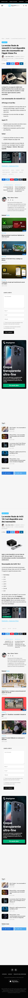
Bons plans (4, 1)
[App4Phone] (14, 5)
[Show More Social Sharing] (25, 63)
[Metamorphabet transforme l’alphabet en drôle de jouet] (14, 224)
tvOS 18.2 (15, 628)
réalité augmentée (6, 172)
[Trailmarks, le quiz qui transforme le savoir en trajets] (14, 271)
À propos (4, 974)
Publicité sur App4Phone (20, 974)
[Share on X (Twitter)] (13, 63)
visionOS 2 (4, 174)
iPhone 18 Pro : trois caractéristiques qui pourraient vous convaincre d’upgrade (17, 460)
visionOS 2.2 (11, 174)
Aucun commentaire (20, 58)
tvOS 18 (9, 628)
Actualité (4, 42)
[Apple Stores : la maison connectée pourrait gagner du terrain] (14, 680)
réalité (22, 170)
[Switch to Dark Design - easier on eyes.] (24, 5)
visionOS (21, 172)
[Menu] (2, 5)
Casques (18, 170)
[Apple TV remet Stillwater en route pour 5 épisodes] (14, 727)
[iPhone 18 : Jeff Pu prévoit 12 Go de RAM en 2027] (5, 453)
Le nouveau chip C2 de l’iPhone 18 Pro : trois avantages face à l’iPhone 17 (18, 445)
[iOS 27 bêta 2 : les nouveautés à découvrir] (5, 429)
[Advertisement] (14, 23)
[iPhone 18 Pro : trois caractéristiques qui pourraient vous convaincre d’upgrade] (5, 460)
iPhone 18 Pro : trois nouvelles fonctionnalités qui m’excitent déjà (17, 436)
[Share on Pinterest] (17, 63)
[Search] (26, 5)
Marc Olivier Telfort (10, 56)
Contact (10, 974)
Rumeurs (21, 1)
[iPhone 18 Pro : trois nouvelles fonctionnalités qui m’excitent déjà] (5, 436)
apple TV (4, 628)
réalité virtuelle (15, 172)
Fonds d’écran (13, 1)
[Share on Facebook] (8, 63)
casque (12, 170)
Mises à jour (5, 513)
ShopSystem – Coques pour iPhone (10, 166)
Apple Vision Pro (5, 170)
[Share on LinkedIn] (21, 63)
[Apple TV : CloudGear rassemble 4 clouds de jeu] (14, 704)
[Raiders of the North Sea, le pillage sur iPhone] (14, 248)
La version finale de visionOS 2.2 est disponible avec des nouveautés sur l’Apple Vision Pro (20, 644)
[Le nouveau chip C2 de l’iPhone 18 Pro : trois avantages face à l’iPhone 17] (5, 444)
